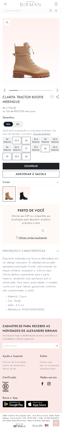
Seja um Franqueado (49, 365)
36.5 (16, 148)
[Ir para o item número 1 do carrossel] (22, 90)
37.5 (35, 148)
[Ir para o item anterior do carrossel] (5, 90)
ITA (17, 124)
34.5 (35, 140)
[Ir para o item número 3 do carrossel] (39, 90)
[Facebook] (42, 384)
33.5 (17, 140)
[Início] (30, 4)
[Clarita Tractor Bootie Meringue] (9, 194)
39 (7, 156)
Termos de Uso (10, 368)
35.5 (55, 140)
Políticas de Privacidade (14, 362)
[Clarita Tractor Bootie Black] (23, 194)
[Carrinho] (56, 4)
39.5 (17, 156)
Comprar (31, 166)
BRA (8, 124)
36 (7, 148)
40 (26, 156)
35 (45, 140)
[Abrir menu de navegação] (5, 4)
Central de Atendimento (14, 365)
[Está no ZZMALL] (19, 425)
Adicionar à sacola (31, 174)
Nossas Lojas (46, 362)
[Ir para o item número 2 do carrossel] (31, 90)
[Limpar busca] (56, 11)
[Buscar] (51, 11)
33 (7, 140)
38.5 (55, 148)
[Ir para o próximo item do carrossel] (57, 90)
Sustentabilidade (47, 368)
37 (26, 148)
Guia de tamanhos (41, 134)
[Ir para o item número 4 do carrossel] (48, 90)
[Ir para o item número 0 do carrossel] (13, 90)
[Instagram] (49, 384)
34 (26, 140)
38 (45, 148)
